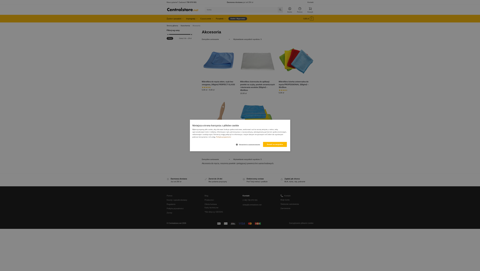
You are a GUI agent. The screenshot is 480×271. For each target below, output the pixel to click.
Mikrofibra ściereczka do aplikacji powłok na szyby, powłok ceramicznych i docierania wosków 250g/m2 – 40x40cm (257, 86)
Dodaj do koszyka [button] (257, 99)
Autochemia (185, 26)
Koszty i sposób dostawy (177, 200)
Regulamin (171, 204)
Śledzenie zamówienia (289, 204)
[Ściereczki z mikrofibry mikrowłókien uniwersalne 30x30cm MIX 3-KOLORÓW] (257, 118)
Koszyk (310, 12)
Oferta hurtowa (211, 204)
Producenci (209, 200)
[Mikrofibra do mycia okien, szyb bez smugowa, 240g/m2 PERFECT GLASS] (219, 61)
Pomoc (300, 12)
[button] (308, 18)
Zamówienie (285, 208)
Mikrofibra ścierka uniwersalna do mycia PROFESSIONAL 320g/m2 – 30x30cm (294, 84)
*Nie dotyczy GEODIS (214, 212)
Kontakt (310, 2)
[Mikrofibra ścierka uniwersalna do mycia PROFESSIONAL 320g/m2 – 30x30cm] (296, 61)
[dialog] (240, 135)
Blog (206, 196)
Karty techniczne (211, 208)
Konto (289, 12)
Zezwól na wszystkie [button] (275, 144)
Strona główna (172, 26)
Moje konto (285, 200)
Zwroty (169, 213)
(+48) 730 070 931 (250, 200)
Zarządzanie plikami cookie (301, 223)
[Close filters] (192, 30)
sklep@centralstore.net (252, 205)
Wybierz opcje (219, 95)
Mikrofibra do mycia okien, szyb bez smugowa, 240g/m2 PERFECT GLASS (218, 83)
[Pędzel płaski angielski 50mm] (219, 118)
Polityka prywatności (175, 208)
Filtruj (170, 38)
